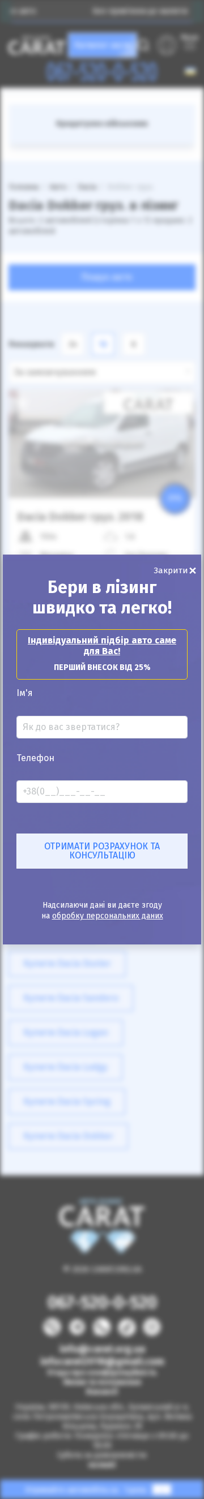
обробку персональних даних (107, 916)
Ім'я (24, 693)
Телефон (35, 758)
